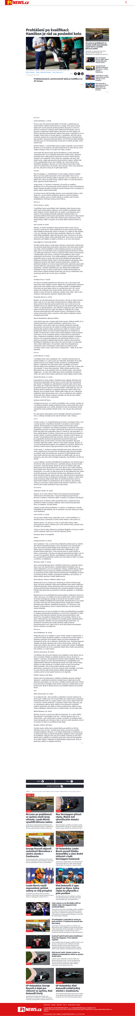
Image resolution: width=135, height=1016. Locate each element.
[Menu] (126, 2)
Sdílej (39, 781)
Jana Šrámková (56, 72)
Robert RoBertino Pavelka (43, 72)
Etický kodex (47, 1005)
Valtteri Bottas (64, 791)
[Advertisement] (59, 100)
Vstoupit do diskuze (53, 786)
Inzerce (65, 1005)
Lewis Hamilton (46, 791)
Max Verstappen (55, 791)
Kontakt (53, 1005)
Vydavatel (59, 1005)
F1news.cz (78, 791)
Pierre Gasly (72, 791)
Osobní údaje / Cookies (74, 1005)
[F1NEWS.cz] (17, 2)
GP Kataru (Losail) (37, 791)
